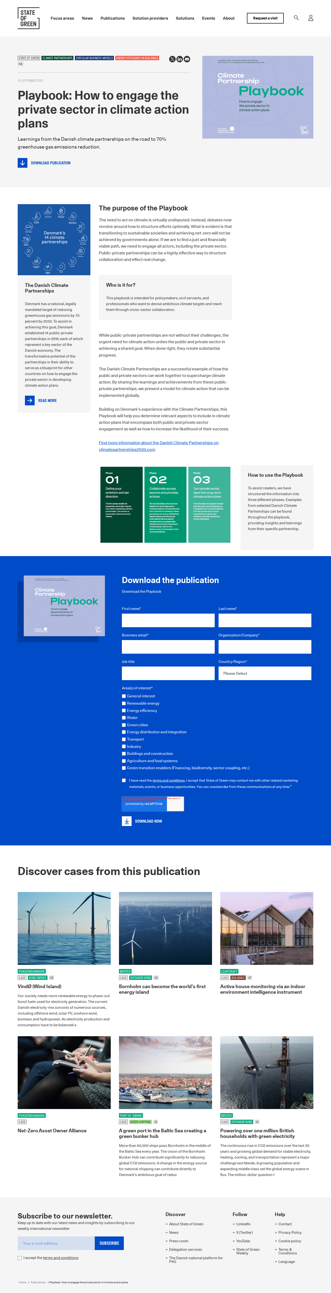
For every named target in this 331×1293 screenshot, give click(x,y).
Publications (38, 1282)
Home (22, 1282)
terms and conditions (169, 780)
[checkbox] (216, 732)
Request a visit (265, 18)
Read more (47, 400)
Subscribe (109, 1243)
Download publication (51, 163)
